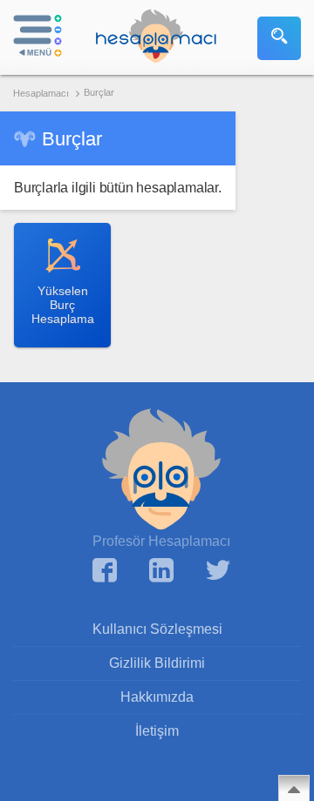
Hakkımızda (157, 697)
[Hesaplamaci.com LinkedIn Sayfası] (161, 572)
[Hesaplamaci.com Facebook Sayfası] (104, 572)
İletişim (157, 731)
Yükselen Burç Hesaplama (62, 305)
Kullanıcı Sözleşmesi (157, 629)
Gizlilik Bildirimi (157, 663)
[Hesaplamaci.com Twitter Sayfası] (218, 572)
